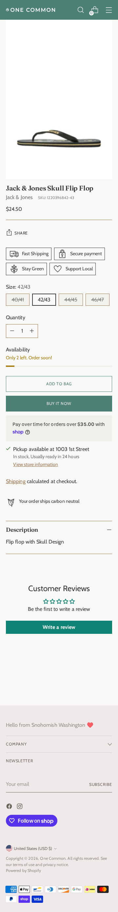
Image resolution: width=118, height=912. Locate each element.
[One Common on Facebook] (10, 807)
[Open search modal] (80, 10)
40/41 (17, 300)
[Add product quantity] (32, 331)
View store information (35, 464)
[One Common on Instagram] (20, 807)
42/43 (44, 300)
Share (21, 233)
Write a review (59, 627)
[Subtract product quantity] (12, 331)
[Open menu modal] (108, 10)
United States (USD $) (33, 848)
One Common (53, 858)
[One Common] (30, 10)
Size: (18, 287)
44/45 (70, 300)
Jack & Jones (19, 197)
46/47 (97, 300)
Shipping (16, 481)
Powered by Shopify (23, 870)
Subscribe (100, 784)
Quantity (15, 317)
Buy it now (59, 403)
